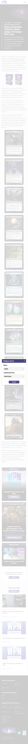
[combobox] (13, 369)
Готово (14, 382)
